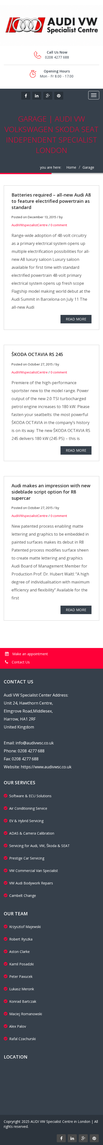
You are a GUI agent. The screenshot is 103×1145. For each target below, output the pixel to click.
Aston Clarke (19, 951)
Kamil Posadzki (21, 964)
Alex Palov (17, 1026)
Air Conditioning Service (28, 808)
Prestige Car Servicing (26, 858)
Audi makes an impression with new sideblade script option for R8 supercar (51, 492)
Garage (88, 167)
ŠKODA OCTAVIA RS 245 (37, 354)
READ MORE (76, 319)
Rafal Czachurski (22, 1038)
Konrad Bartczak (22, 1001)
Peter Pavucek (20, 976)
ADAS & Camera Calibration (31, 833)
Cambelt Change (22, 895)
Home (71, 167)
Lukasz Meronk (21, 989)
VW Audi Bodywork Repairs (31, 883)
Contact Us (20, 662)
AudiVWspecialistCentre (30, 225)
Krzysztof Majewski (25, 926)
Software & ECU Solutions (30, 795)
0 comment (58, 225)
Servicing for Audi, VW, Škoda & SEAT (39, 845)
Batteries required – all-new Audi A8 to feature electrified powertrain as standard (51, 201)
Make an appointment (29, 653)
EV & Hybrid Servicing (26, 820)
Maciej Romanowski (25, 1013)
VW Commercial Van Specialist (33, 870)
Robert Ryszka (20, 939)
